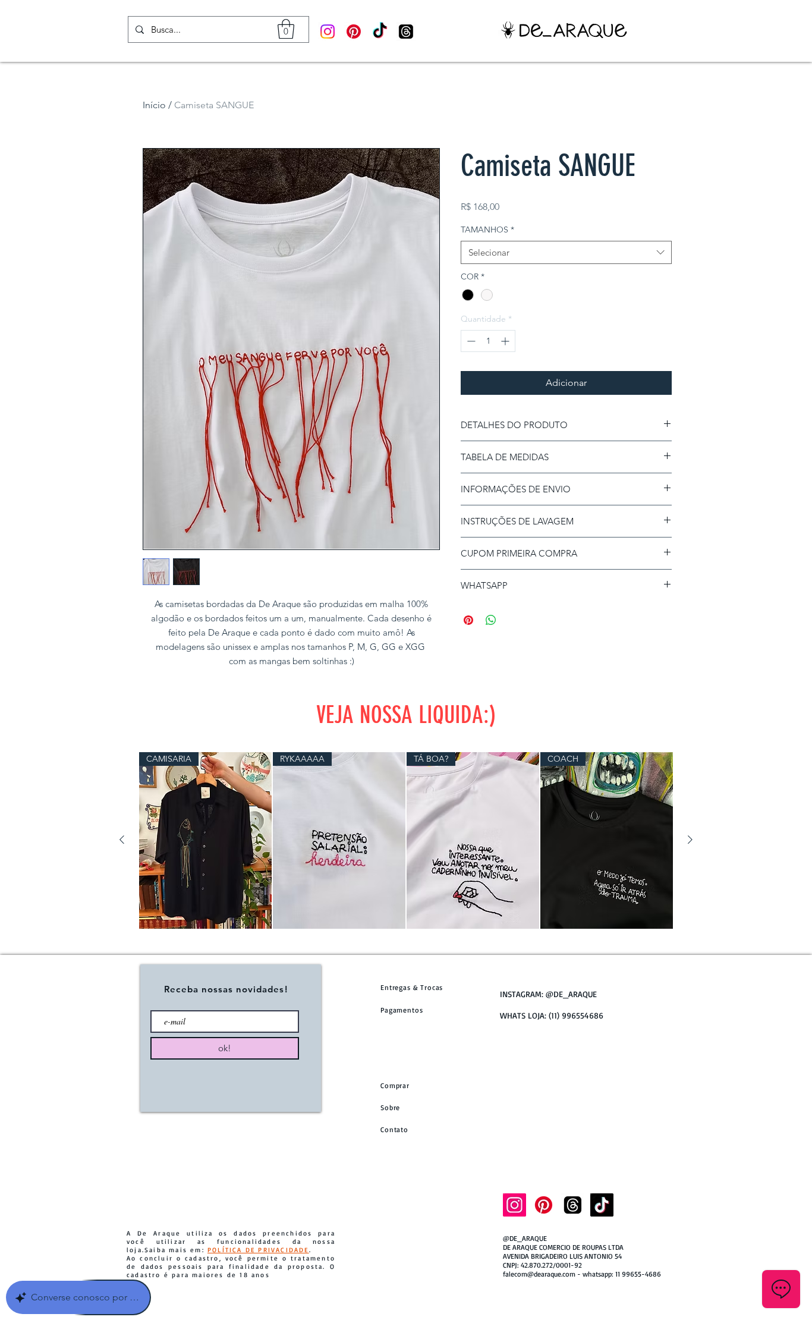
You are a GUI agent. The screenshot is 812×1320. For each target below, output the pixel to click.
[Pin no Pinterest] (468, 620)
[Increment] (506, 341)
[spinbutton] (488, 341)
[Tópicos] (406, 31)
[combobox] (566, 252)
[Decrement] (469, 341)
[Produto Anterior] (122, 839)
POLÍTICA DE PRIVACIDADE (258, 1250)
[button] (286, 29)
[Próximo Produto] (690, 839)
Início (154, 105)
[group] (406, 840)
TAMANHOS (487, 229)
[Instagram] (327, 31)
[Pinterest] (353, 31)
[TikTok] (379, 31)
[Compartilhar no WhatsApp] (491, 620)
